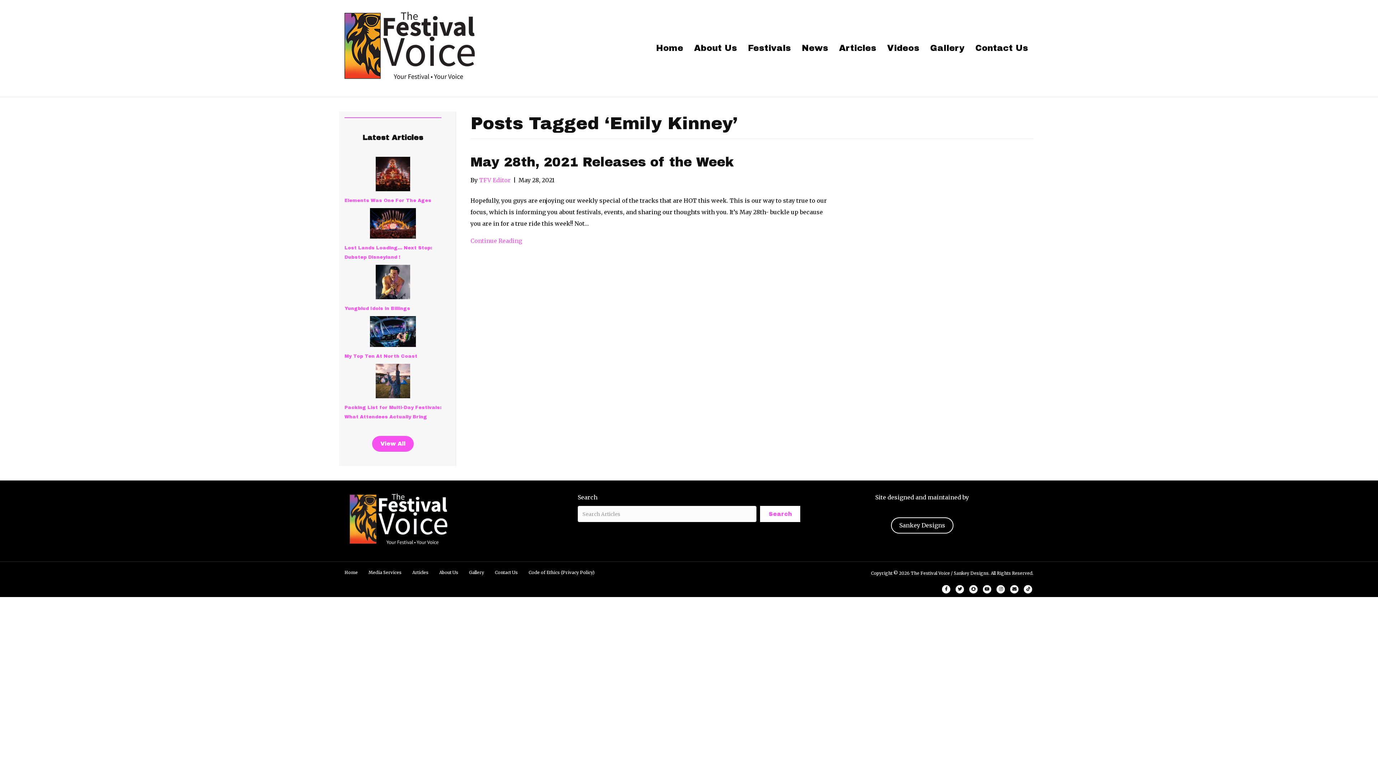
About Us (715, 48)
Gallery (947, 48)
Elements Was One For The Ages (387, 200)
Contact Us (1001, 48)
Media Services (385, 572)
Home (669, 48)
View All (393, 444)
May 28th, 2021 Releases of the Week (602, 162)
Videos (903, 48)
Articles (857, 48)
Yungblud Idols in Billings (377, 308)
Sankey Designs (922, 525)
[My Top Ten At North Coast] (393, 331)
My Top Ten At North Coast (380, 356)
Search (587, 497)
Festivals (769, 48)
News (815, 48)
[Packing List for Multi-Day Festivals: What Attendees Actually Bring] (393, 381)
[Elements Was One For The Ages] (393, 174)
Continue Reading (496, 240)
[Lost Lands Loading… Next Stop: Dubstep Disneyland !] (393, 223)
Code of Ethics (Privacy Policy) (562, 572)
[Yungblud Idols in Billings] (393, 282)
